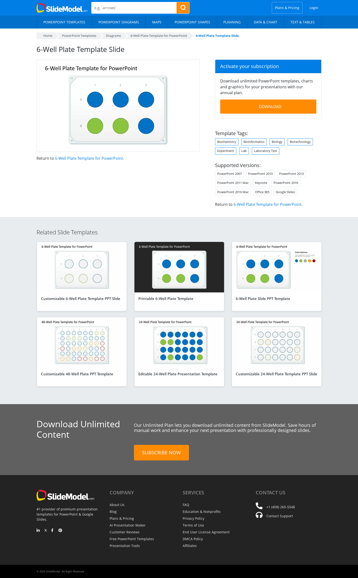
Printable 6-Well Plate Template (165, 298)
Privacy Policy (193, 518)
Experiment (225, 151)
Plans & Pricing (287, 7)
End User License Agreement (206, 532)
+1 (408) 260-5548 (280, 507)
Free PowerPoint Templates (132, 539)
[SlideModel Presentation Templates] (62, 8)
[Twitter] (45, 530)
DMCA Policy (193, 539)
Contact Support (279, 516)
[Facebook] (53, 530)
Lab (244, 151)
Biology (277, 142)
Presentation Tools (125, 545)
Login (314, 7)
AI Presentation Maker (128, 525)
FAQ (186, 504)
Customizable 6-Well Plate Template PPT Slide (80, 298)
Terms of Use (193, 525)
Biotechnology (300, 142)
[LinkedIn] (38, 530)
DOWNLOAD (270, 106)
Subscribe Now (161, 452)
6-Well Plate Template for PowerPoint (89, 158)
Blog (113, 511)
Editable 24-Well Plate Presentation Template (177, 373)
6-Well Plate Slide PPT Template (263, 298)
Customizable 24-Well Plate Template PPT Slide (276, 373)
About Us (117, 504)
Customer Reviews (125, 532)
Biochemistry (226, 142)
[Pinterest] (60, 530)
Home (47, 35)
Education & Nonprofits (202, 511)
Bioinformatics (254, 142)
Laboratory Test (265, 151)
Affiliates (190, 545)
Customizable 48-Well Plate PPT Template (77, 373)
